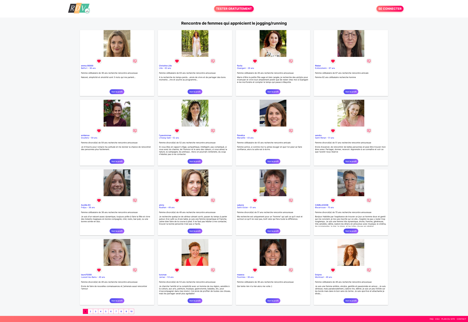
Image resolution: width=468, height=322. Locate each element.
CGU (437, 319)
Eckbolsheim (321, 68)
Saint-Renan (320, 138)
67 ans (332, 68)
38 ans (92, 207)
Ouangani (241, 68)
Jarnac (162, 277)
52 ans (176, 138)
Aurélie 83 (85, 205)
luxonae (162, 274)
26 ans (251, 68)
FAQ (431, 319)
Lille (161, 68)
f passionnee (165, 135)
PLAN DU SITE (448, 319)
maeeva (240, 274)
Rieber (318, 65)
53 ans (170, 277)
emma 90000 (87, 65)
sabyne (240, 205)
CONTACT (461, 319)
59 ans (94, 138)
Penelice (241, 135)
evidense (85, 135)
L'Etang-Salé (165, 138)
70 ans (331, 207)
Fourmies (241, 277)
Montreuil (319, 277)
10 (131, 311)
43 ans (250, 138)
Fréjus (84, 207)
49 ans (171, 207)
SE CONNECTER (390, 8)
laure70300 (86, 274)
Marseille (241, 138)
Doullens (85, 138)
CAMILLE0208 (321, 205)
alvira (161, 205)
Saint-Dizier (242, 207)
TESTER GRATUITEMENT (234, 8)
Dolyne (318, 274)
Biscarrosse (320, 207)
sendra (318, 135)
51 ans (331, 138)
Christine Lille (165, 65)
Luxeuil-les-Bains (89, 277)
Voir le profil (116, 91)
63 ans (168, 68)
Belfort (84, 68)
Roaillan (162, 207)
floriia (239, 65)
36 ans (92, 68)
